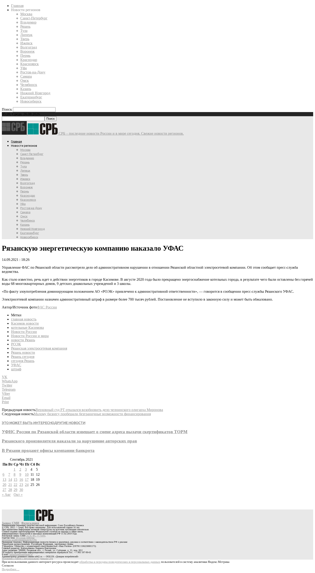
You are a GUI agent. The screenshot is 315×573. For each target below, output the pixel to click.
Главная (17, 6)
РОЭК (16, 344)
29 (15, 490)
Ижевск (26, 43)
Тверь (24, 39)
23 (21, 485)
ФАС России (47, 307)
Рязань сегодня (22, 357)
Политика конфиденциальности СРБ (19, 540)
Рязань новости (23, 352)
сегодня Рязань (22, 361)
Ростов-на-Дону (32, 72)
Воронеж (27, 51)
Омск (24, 80)
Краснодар (28, 60)
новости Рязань (23, 340)
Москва (26, 14)
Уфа (23, 68)
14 (10, 480)
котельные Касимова (27, 327)
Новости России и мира (30, 336)
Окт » (18, 495)
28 (10, 490)
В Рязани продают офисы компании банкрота (48, 450)
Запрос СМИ (10, 523)
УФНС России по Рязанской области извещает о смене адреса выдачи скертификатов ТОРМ (94, 431)
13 (4, 480)
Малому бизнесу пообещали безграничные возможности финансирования (92, 414)
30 (21, 490)
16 (21, 480)
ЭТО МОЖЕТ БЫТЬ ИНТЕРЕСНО (28, 423)
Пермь (25, 56)
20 (4, 485)
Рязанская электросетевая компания (39, 348)
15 (15, 480)
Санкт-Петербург (34, 18)
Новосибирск (31, 101)
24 (27, 485)
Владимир (28, 22)
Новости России (24, 332)
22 (15, 485)
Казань (25, 89)
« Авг (6, 495)
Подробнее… (10, 569)
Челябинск (28, 85)
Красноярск (29, 64)
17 (27, 480)
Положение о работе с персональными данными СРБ (27, 558)
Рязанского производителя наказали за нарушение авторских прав (69, 441)
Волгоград (28, 47)
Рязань (25, 26)
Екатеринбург (31, 97)
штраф (16, 369)
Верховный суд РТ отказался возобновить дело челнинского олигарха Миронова (99, 410)
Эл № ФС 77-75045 (35, 535)
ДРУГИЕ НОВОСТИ (69, 423)
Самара (26, 76)
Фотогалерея (30, 523)
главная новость (23, 319)
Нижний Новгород (35, 93)
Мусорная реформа (25, 537)
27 (4, 490)
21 (10, 485)
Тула (23, 31)
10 (27, 474)
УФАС (16, 365)
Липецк (26, 35)
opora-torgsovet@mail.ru (21, 554)
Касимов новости (25, 323)
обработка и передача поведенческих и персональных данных (119, 562)
